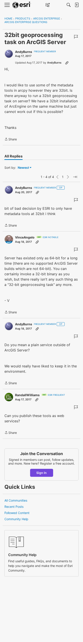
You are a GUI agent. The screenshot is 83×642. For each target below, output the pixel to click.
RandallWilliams (27, 395)
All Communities (15, 500)
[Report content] (76, 37)
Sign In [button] (41, 473)
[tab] (13, 156)
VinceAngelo (25, 237)
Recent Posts (13, 506)
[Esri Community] (21, 5)
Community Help (16, 519)
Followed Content (16, 513)
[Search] (69, 5)
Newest (23, 168)
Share (10, 139)
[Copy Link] (66, 63)
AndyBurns (23, 52)
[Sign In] (77, 5)
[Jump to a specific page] (75, 176)
